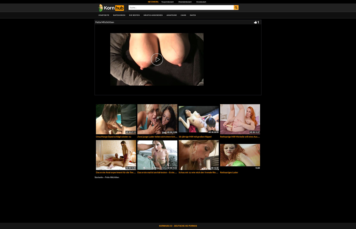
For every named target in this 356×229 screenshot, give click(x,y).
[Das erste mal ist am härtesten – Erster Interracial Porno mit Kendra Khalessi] (157, 155)
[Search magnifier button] (236, 7)
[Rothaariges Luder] (240, 155)
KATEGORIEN (119, 15)
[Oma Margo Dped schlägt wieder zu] (116, 119)
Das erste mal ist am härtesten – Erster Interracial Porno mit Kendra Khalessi (175, 172)
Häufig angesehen (153, 15)
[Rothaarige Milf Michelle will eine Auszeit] (240, 119)
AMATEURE (172, 15)
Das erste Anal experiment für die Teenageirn (118, 172)
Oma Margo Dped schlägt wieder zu (113, 136)
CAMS (183, 15)
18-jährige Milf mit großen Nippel (195, 136)
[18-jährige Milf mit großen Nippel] (199, 119)
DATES (193, 15)
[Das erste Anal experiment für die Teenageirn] (116, 155)
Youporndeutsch (167, 1)
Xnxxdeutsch (201, 1)
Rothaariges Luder (229, 172)
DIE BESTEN (134, 15)
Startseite (104, 15)
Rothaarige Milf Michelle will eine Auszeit (240, 136)
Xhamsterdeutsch (185, 1)
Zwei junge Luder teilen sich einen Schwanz (158, 136)
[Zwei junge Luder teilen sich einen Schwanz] (157, 119)
